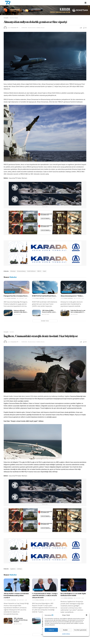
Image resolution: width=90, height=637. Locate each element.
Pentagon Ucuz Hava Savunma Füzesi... (16, 296)
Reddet (65, 630)
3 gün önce (21, 298)
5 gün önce (49, 600)
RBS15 (39, 271)
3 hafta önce (18, 624)
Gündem (12, 332)
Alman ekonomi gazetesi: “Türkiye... (72, 296)
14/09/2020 (24, 27)
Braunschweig (21, 271)
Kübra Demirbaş (11, 298)
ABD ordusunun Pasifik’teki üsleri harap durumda (20, 620)
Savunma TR (14, 27)
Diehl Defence (31, 271)
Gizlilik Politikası (66, 634)
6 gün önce (78, 598)
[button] (86, 615)
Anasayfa (6, 18)
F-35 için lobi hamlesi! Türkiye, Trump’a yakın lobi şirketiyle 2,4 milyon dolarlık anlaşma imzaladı (44, 595)
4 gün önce (49, 298)
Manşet (64, 589)
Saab (44, 271)
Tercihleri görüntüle (80, 630)
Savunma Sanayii (14, 18)
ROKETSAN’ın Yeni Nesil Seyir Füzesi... (44, 296)
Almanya (12, 271)
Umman (19, 569)
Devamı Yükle (45, 320)
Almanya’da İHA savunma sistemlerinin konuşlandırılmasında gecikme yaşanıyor (16, 595)
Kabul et (51, 630)
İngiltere (12, 569)
